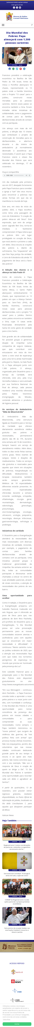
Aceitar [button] (17, 1024)
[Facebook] (14, 7)
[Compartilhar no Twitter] (17, 69)
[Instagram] (17, 7)
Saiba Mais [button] (6, 1019)
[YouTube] (20, 7)
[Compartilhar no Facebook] (10, 69)
